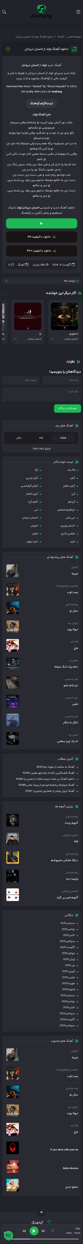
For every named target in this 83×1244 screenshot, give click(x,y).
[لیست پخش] (52, 1231)
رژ (40, 334)
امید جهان (32, 542)
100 (76, 842)
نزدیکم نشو (71, 685)
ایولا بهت (72, 630)
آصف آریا (33, 502)
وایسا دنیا (72, 879)
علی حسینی (71, 698)
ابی (36, 510)
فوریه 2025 (68, 983)
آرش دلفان (69, 486)
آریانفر (71, 502)
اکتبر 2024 (69, 1007)
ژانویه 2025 (68, 989)
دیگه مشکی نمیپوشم (64, 860)
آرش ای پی (32, 478)
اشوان (34, 526)
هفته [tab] (63, 438)
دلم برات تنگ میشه (66, 667)
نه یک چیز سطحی (67, 741)
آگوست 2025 (67, 947)
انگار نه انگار (70, 723)
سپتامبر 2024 (67, 1013)
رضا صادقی (71, 604)
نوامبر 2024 (68, 1001)
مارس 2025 (68, 977)
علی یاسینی (71, 679)
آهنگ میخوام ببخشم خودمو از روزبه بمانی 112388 (47, 785)
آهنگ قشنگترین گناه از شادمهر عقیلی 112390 (49, 773)
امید (72, 542)
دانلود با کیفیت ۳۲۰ (39, 251)
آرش (72, 478)
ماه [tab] (41, 438)
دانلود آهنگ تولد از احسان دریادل (46, 49)
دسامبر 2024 (67, 995)
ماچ (76, 648)
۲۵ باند (71, 470)
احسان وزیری (67, 526)
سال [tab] (18, 438)
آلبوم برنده (71, 823)
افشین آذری (68, 534)
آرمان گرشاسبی (29, 486)
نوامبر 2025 (68, 929)
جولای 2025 (68, 953)
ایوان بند (73, 623)
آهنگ (21, 265)
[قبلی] (24, 1231)
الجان (35, 534)
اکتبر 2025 (69, 935)
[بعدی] (43, 1231)
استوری (73, 334)
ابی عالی (70, 518)
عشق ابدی (71, 1187)
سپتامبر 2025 (67, 941)
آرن (73, 494)
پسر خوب (72, 592)
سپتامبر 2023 (67, 1026)
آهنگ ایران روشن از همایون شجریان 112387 (50, 791)
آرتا (36, 470)
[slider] (43, 1239)
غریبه (75, 574)
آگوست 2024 (67, 1019)
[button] (15, 293)
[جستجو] (4, 12)
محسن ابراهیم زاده (67, 586)
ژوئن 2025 (69, 959)
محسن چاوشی (70, 891)
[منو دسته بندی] (78, 12)
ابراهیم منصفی (66, 510)
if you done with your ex (64, 1150)
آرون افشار (32, 494)
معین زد (73, 660)
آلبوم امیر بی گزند (67, 898)
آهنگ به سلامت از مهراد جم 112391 (55, 767)
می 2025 (70, 965)
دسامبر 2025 (67, 923)
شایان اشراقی (70, 835)
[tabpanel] (41, 449)
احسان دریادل (30, 518)
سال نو (73, 611)
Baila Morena (70, 1168)
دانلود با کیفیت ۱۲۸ (39, 237)
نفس (75, 704)
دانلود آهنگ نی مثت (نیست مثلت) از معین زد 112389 (45, 779)
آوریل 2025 (68, 971)
